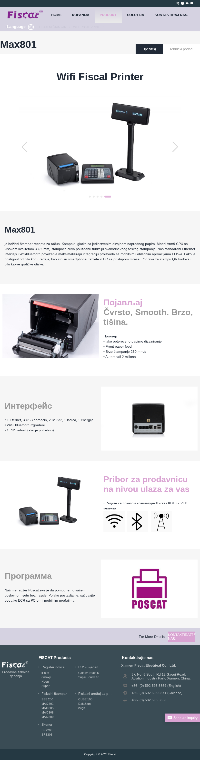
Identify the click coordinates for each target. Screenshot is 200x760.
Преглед (149, 49)
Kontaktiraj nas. (171, 15)
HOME (56, 15)
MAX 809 (47, 717)
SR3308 (46, 734)
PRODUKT (108, 15)
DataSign (84, 704)
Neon (45, 681)
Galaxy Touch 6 (88, 673)
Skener (46, 724)
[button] (92, 197)
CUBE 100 (85, 699)
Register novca (53, 667)
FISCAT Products (55, 657)
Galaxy (46, 677)
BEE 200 (47, 699)
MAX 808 (47, 712)
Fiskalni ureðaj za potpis (97, 694)
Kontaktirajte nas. (181, 637)
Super (45, 686)
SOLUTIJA (135, 15)
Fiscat (112, 754)
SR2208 (46, 730)
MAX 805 (47, 708)
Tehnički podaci (181, 49)
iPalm (45, 673)
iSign (81, 708)
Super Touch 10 (88, 677)
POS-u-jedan (88, 667)
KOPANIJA (80, 15)
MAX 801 (47, 704)
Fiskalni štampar (54, 694)
